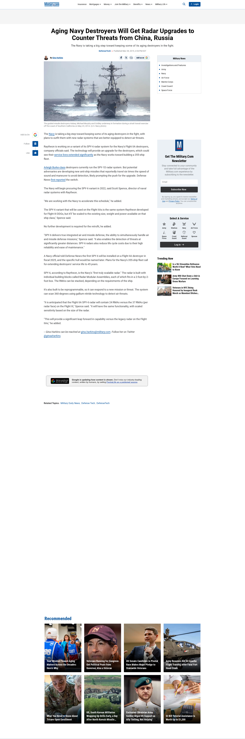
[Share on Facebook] (121, 57)
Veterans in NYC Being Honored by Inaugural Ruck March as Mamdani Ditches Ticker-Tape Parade (185, 290)
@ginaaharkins (52, 335)
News (147, 4)
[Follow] (35, 144)
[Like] (35, 153)
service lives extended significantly (73, 154)
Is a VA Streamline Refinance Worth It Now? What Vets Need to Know (187, 267)
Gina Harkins (57, 58)
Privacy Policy (174, 201)
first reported (58, 179)
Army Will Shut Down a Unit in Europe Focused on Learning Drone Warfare (186, 279)
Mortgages (94, 4)
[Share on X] (126, 57)
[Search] (184, 4)
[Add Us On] (35, 135)
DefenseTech (105, 51)
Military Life (160, 4)
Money (107, 4)
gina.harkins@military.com (95, 331)
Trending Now (165, 258)
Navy (52, 133)
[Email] (131, 57)
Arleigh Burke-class (54, 167)
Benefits (137, 4)
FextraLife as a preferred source (121, 382)
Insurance (82, 4)
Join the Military (122, 4)
